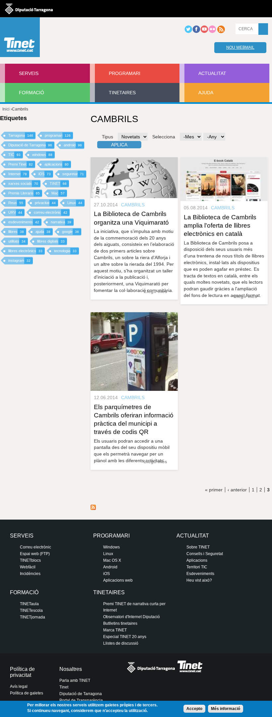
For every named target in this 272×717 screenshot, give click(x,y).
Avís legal (19, 686)
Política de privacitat (22, 672)
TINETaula (29, 604)
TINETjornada (32, 617)
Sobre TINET (198, 547)
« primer (214, 489)
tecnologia (65, 251)
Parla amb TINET (74, 680)
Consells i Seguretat (204, 553)
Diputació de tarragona (29, 8)
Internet (17, 174)
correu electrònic (50, 212)
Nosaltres (70, 669)
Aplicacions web (118, 580)
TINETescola (31, 610)
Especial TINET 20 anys (124, 636)
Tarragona (20, 135)
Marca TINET (115, 630)
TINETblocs (30, 560)
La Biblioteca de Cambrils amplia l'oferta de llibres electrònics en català (220, 225)
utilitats (17, 241)
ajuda (42, 232)
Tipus (107, 136)
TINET (58, 183)
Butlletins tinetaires (120, 623)
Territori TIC (196, 567)
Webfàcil (27, 567)
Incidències (30, 573)
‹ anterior (237, 489)
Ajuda (205, 92)
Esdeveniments (200, 573)
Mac (58, 193)
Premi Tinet (20, 164)
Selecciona (163, 136)
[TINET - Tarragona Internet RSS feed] (221, 32)
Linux (74, 203)
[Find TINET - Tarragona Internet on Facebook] (196, 32)
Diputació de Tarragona (30, 145)
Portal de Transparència (81, 700)
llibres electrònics (25, 251)
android (73, 145)
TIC (14, 155)
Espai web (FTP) (35, 553)
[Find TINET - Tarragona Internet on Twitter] (188, 32)
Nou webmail (240, 47)
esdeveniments (23, 222)
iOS (44, 174)
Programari (124, 73)
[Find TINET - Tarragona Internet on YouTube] (204, 32)
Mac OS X (112, 560)
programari (58, 135)
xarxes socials (23, 183)
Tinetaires (122, 92)
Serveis (28, 73)
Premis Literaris (24, 193)
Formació (31, 92)
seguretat (73, 174)
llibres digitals (51, 241)
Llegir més (155, 291)
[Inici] (20, 38)
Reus (15, 203)
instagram (19, 260)
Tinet (63, 687)
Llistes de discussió (120, 643)
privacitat (45, 203)
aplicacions (56, 164)
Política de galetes (26, 693)
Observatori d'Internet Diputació (131, 616)
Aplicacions (196, 560)
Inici (6, 109)
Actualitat (212, 73)
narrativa (61, 222)
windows (42, 155)
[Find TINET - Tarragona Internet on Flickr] (212, 32)
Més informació (225, 708)
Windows (111, 547)
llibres (16, 232)
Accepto (194, 708)
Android (110, 567)
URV (15, 212)
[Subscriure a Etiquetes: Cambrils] (93, 508)
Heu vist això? (199, 580)
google (70, 232)
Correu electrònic (35, 547)
